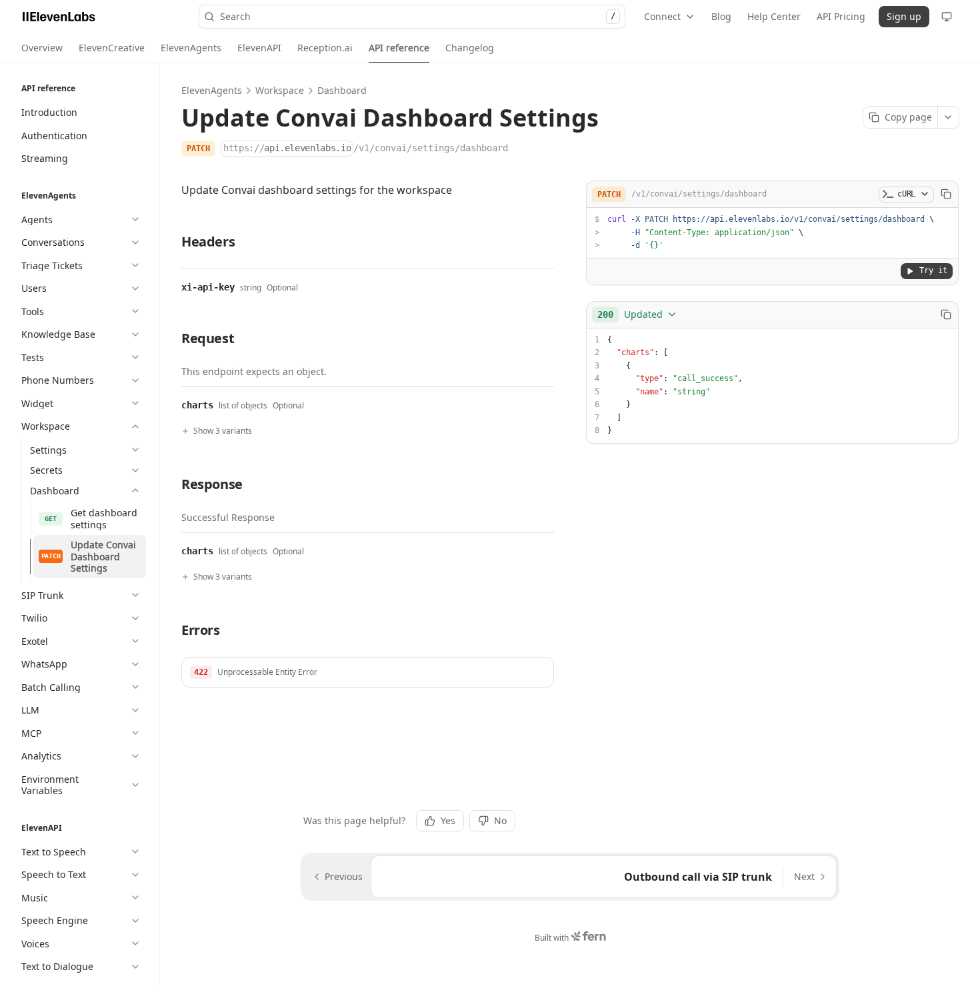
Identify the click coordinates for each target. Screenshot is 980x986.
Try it (933, 270)
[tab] (42, 48)
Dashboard (342, 90)
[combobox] (637, 314)
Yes (448, 820)
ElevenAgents (211, 90)
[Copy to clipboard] (946, 194)
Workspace (279, 90)
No (500, 820)
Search (417, 16)
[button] (367, 672)
